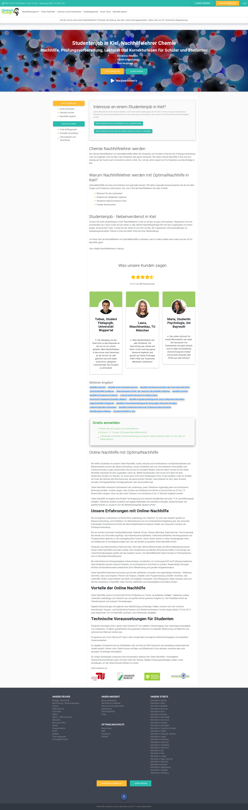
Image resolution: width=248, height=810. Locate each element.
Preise (103, 714)
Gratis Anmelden (227, 3)
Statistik (55, 734)
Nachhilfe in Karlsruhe (159, 748)
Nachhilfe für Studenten (111, 703)
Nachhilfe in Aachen (158, 700)
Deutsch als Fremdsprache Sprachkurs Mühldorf (108, 399)
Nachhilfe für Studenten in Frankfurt (104, 395)
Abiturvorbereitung (108, 700)
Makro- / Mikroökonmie (62, 717)
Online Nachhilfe (48, 11)
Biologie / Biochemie (60, 700)
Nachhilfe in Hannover (159, 742)
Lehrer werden (202, 3)
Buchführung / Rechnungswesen (65, 703)
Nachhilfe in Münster (158, 764)
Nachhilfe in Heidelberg (159, 745)
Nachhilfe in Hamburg (159, 739)
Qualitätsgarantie (90, 11)
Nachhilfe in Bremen (158, 714)
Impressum (106, 734)
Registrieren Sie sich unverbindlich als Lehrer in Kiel (118, 123)
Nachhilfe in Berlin (157, 703)
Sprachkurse (106, 709)
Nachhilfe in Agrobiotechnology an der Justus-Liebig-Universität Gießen (156, 399)
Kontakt (104, 736)
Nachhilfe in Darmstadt (159, 717)
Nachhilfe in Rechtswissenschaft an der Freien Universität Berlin (164, 387)
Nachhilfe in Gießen (158, 731)
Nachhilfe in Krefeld (180, 391)
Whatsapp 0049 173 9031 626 (52, 3)
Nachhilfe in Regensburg (160, 767)
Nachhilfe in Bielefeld (158, 706)
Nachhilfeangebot (30, 11)
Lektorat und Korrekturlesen (69, 11)
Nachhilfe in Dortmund (159, 720)
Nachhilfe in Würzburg (159, 773)
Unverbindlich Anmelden (111, 783)
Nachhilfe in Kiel (157, 750)
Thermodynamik (59, 736)
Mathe (54, 714)
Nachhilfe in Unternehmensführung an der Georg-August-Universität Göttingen (147, 403)
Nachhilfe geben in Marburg (100, 411)
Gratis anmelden (69, 103)
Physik (55, 725)
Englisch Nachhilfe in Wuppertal (102, 403)
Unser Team (105, 11)
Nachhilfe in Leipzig (158, 756)
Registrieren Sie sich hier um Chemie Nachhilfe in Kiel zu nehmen (123, 131)
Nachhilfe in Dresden (158, 723)
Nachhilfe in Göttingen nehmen (163, 734)
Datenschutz (106, 728)
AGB (103, 731)
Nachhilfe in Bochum (97, 387)
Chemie (55, 706)
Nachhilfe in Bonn (157, 711)
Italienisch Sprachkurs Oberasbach (103, 407)
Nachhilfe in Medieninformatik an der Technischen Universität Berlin (145, 407)
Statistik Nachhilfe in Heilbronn (102, 391)
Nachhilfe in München (159, 762)
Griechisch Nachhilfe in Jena (124, 411)
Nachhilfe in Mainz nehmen (161, 759)
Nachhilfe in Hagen (158, 736)
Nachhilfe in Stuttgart (159, 770)
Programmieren (58, 728)
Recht (54, 731)
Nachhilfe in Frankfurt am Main (163, 728)
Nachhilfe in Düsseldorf (159, 725)
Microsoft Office (59, 723)
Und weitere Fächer (60, 739)
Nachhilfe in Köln (157, 753)
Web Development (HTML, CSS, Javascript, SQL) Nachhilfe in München (143, 391)
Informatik (56, 711)
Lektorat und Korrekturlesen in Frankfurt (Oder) (139, 395)
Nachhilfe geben (120, 11)
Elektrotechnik (58, 709)
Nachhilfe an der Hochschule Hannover (123, 387)
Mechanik (56, 720)
